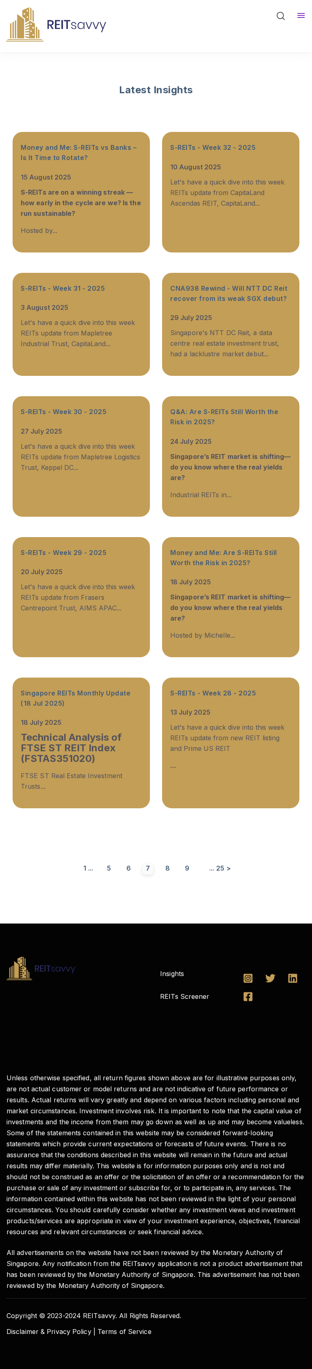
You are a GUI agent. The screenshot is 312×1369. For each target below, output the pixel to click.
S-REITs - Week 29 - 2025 (63, 552)
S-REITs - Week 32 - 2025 (213, 147)
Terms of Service (125, 1331)
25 (220, 868)
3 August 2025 (44, 307)
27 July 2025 (41, 431)
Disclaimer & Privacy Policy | (50, 1331)
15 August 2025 (46, 177)
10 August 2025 (195, 167)
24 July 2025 (191, 441)
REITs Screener (184, 996)
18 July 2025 (190, 582)
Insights (172, 974)
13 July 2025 (190, 712)
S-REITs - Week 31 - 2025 (63, 288)
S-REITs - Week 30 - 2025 (63, 412)
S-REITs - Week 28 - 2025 (213, 693)
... (90, 868)
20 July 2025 (42, 572)
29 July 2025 (191, 318)
